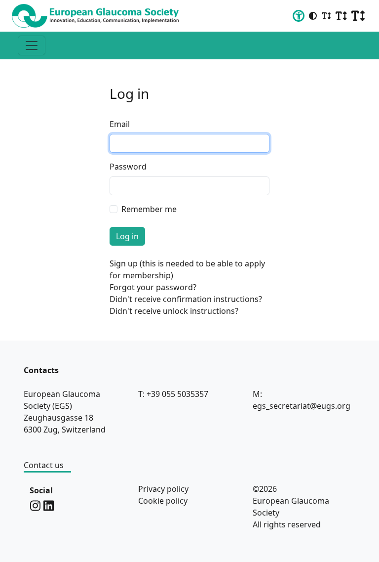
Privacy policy (163, 488)
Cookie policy (163, 500)
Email (120, 124)
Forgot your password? (153, 287)
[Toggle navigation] (31, 45)
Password (128, 166)
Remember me (149, 209)
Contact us (44, 465)
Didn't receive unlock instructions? (174, 310)
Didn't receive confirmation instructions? (186, 299)
